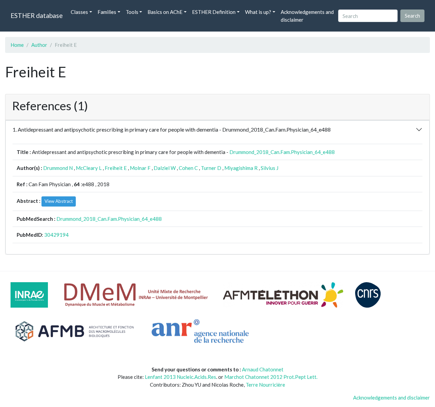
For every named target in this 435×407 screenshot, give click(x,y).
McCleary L (89, 168)
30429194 (56, 235)
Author (39, 45)
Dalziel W (165, 168)
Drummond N (58, 168)
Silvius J (269, 168)
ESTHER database (37, 15)
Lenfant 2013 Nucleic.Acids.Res (180, 377)
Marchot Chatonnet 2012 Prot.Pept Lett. (270, 377)
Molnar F (140, 168)
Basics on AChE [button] (164, 12)
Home (17, 45)
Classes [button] (79, 12)
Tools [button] (132, 12)
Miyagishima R (241, 168)
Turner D (211, 168)
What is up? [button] (258, 12)
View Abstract (59, 201)
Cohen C (188, 168)
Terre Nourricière (265, 385)
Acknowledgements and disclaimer (307, 16)
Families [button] (107, 12)
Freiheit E (116, 168)
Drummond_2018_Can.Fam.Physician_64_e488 (282, 152)
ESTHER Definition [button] (214, 12)
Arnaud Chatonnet (262, 369)
